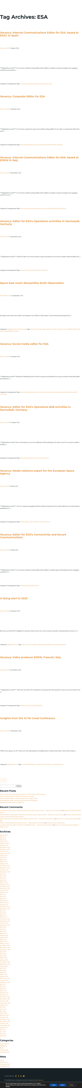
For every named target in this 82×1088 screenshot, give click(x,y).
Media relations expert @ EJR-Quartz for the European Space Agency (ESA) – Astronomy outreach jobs (32, 814)
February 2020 (4, 943)
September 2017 (5, 982)
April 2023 (3, 898)
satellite (69, 329)
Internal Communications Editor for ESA (32, 208)
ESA (50, 84)
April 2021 (3, 931)
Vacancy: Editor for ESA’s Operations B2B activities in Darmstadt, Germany (35, 408)
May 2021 (3, 929)
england (48, 329)
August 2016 (4, 1005)
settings (8, 1086)
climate (59, 329)
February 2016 (4, 1015)
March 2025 (3, 861)
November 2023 (5, 888)
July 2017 (2, 984)
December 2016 (5, 997)
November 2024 (5, 868)
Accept (53, 1085)
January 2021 (4, 935)
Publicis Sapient (38, 644)
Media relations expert (27, 522)
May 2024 (3, 878)
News (16, 329)
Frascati (32, 705)
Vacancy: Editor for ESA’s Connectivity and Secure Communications (33, 536)
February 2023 (4, 902)
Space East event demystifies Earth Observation (32, 283)
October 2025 (4, 851)
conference (49, 764)
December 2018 (5, 962)
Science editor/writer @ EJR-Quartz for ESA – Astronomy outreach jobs (22, 823)
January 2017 (4, 995)
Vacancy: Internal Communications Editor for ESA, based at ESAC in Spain (39, 34)
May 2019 (3, 954)
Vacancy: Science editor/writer (55, 823)
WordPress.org (4, 1066)
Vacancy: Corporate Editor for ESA (22, 96)
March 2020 (3, 941)
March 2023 (3, 900)
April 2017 (3, 988)
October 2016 (4, 1001)
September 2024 (5, 872)
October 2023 (4, 890)
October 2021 (4, 923)
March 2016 (3, 1013)
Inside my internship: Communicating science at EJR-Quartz (18, 798)
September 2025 (5, 853)
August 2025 (4, 855)
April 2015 (3, 1036)
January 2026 (4, 845)
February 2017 (4, 993)
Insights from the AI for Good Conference (27, 718)
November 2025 (5, 849)
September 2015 (5, 1025)
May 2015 (3, 1034)
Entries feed (4, 1062)
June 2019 (3, 952)
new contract (29, 644)
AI (22, 764)
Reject (62, 1085)
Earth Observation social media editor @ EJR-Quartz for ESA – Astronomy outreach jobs (27, 819)
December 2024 (5, 865)
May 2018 (3, 970)
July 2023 (3, 894)
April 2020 (3, 939)
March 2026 (3, 841)
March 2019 (3, 958)
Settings (71, 1085)
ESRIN (53, 208)
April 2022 (3, 915)
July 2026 (3, 837)
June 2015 (3, 1032)
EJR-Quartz (51, 144)
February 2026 (4, 843)
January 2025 (4, 863)
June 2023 (3, 896)
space (36, 458)
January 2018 (4, 976)
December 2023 (5, 886)
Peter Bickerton (5, 295)
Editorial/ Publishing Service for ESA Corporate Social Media (38, 392)
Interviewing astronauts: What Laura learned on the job (17, 796)
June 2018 (3, 968)
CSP (23, 644)
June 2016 (3, 1009)
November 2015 (5, 1021)
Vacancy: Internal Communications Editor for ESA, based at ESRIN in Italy (39, 159)
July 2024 (3, 874)
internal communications (31, 84)
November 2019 (5, 947)
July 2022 (3, 911)
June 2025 (3, 857)
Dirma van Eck (4, 48)
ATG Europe (59, 644)
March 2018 (3, 974)
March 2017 (3, 991)
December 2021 (5, 919)
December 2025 (5, 847)
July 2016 (3, 1007)
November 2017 (5, 978)
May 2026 (3, 839)
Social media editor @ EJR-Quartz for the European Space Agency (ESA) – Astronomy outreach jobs (30, 810)
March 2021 (3, 933)
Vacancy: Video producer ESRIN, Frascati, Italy (30, 657)
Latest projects (4, 1044)
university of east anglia (37, 329)
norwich (54, 329)
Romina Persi (41, 764)
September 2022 (5, 909)
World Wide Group (49, 644)
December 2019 (5, 945)
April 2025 (3, 859)
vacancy (42, 84)
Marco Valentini (39, 1080)
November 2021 (5, 921)
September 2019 (5, 950)
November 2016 (5, 999)
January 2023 (4, 904)
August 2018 (4, 966)
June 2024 (3, 876)
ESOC (32, 458)
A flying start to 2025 (14, 598)
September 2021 (5, 925)
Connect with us (9, 1076)
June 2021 (3, 927)
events (64, 329)
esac (21, 84)
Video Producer (25, 705)
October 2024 (4, 870)
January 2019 (4, 960)
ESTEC (37, 522)
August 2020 (4, 937)
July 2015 (2, 1029)
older (3, 780)
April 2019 (3, 956)
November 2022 (5, 906)
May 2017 (3, 986)
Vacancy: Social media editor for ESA (24, 343)
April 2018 (3, 972)
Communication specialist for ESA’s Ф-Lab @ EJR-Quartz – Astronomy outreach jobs (26, 825)
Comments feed (5, 1064)
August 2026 (4, 835)
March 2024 (3, 882)
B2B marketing (25, 458)
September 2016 (5, 1003)
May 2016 (3, 1011)
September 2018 (5, 964)
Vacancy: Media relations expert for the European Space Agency (37, 472)
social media (62, 392)
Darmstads (23, 270)
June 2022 (3, 913)
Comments (59, 144)
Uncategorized (4, 1052)
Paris (21, 144)
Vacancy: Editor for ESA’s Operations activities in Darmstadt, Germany (40, 223)
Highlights (10, 329)
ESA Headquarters (29, 144)
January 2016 (4, 1017)
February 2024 (4, 884)
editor (47, 84)
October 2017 (4, 980)
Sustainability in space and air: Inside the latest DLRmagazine (19, 800)
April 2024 (3, 880)
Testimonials (22, 329)
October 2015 (4, 1023)
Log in (2, 1060)
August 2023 (4, 892)
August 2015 (4, 1027)
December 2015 (5, 1019)
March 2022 (3, 917)
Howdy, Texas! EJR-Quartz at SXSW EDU (12, 802)
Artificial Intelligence (30, 764)
